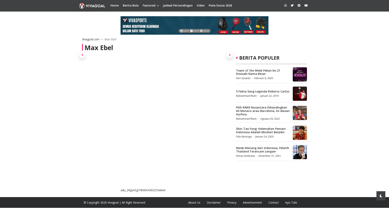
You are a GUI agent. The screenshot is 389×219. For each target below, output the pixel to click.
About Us (194, 202)
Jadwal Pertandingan (178, 5)
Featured (149, 5)
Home (114, 5)
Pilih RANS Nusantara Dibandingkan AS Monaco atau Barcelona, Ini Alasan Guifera (263, 110)
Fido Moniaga (244, 136)
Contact (273, 202)
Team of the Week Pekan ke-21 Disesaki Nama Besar (258, 72)
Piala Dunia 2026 (220, 5)
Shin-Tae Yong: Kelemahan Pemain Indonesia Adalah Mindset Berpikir (261, 130)
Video (201, 5)
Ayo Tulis (291, 202)
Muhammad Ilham (246, 96)
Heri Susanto (243, 78)
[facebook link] (299, 5)
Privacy (231, 202)
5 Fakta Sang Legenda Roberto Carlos (262, 91)
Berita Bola (131, 5)
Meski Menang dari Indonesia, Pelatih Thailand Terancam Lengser (262, 149)
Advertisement (252, 202)
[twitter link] (292, 5)
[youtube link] (306, 5)
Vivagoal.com (90, 39)
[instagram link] (285, 5)
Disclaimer (214, 202)
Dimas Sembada (245, 156)
